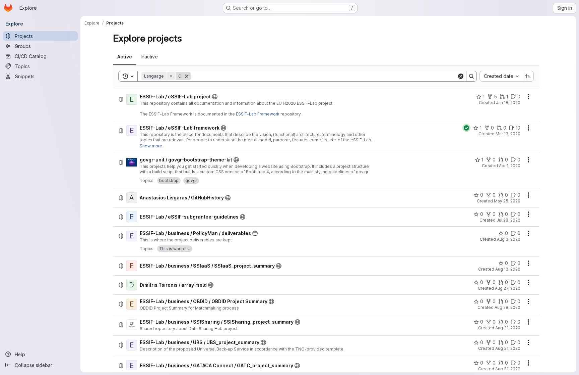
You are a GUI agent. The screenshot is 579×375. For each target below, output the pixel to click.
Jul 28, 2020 (508, 220)
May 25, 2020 (507, 200)
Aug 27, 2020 (507, 288)
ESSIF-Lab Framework (257, 113)
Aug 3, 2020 (508, 239)
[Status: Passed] (466, 128)
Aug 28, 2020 (507, 307)
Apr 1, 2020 (509, 165)
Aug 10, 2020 (507, 269)
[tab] (124, 56)
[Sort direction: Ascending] (528, 76)
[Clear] (461, 76)
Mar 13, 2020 (508, 133)
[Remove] (187, 76)
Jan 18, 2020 (508, 102)
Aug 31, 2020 (507, 327)
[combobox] (501, 76)
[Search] (471, 76)
